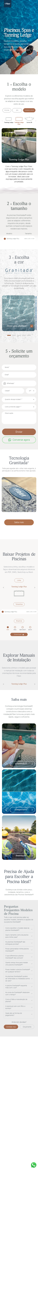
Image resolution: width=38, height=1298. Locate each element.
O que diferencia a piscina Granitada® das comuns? (14, 957)
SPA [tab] (17, 110)
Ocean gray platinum (16, 326)
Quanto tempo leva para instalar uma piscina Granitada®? (16, 964)
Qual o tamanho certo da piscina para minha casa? (16, 936)
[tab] (9, 335)
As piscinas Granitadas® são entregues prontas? (15, 943)
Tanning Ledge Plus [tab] (19, 684)
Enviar (19, 431)
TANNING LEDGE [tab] (29, 110)
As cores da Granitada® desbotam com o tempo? (17, 993)
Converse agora (21, 439)
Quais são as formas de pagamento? (13, 1014)
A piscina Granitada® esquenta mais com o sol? (16, 986)
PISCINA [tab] (6, 110)
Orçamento (27, 1027)
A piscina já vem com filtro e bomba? (15, 1007)
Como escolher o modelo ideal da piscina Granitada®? (17, 929)
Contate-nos (11, 1027)
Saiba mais (19, 522)
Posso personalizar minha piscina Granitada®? (17, 950)
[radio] (8, 628)
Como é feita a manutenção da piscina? (16, 1000)
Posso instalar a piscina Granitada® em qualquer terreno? (17, 970)
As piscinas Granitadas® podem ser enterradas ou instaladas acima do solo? (17, 978)
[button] (18, 313)
